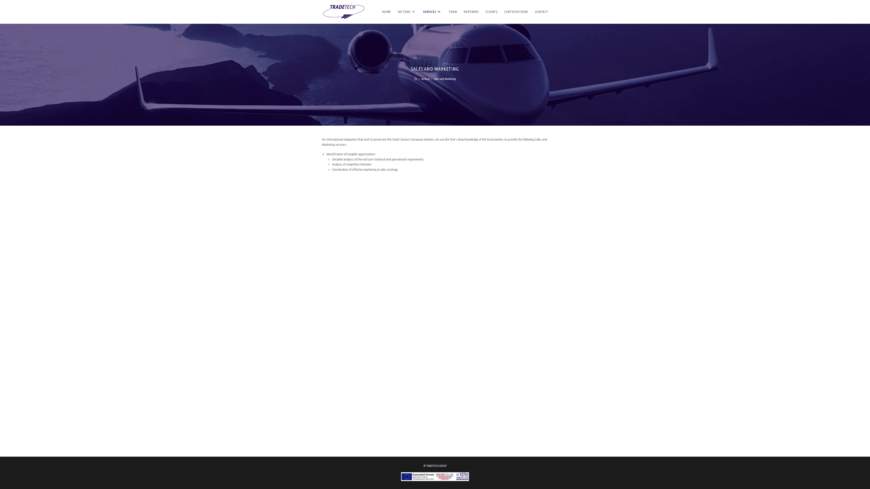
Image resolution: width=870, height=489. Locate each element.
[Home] (415, 78)
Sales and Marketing (445, 78)
